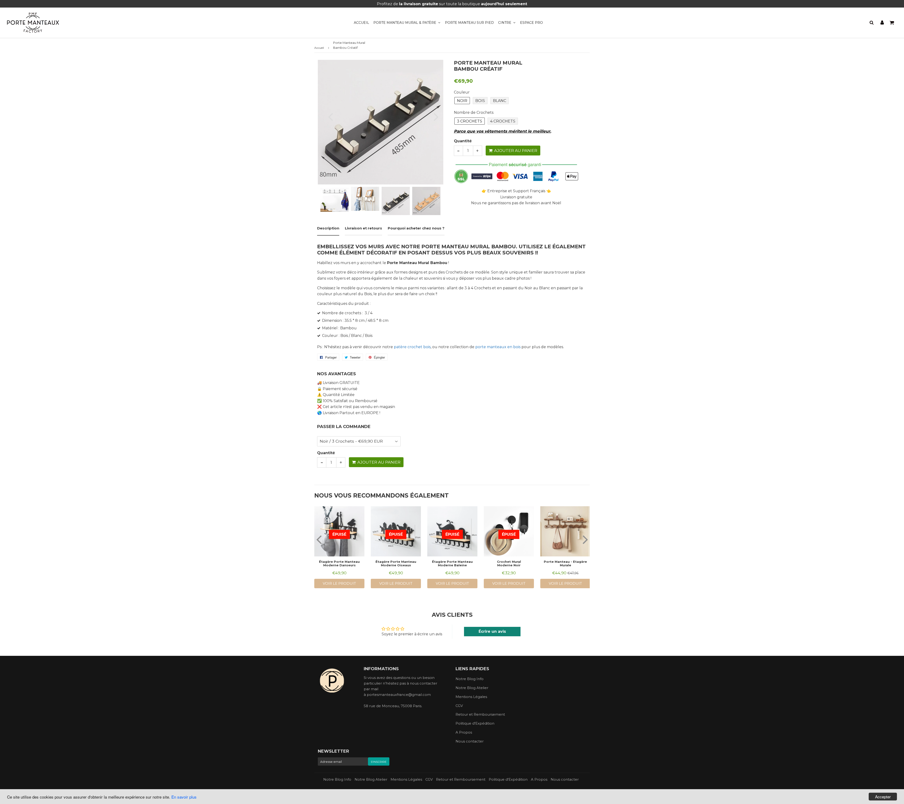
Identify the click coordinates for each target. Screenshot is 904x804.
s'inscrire (379, 761)
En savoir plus (184, 797)
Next (433, 116)
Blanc (499, 100)
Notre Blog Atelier (472, 688)
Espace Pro (531, 22)
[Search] (871, 22)
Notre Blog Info (470, 679)
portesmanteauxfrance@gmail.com (399, 694)
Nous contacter (470, 741)
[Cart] (892, 22)
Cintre (505, 22)
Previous (328, 116)
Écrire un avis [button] (492, 631)
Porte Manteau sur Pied (469, 22)
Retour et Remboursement (480, 714)
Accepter (883, 797)
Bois (480, 100)
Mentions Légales (471, 696)
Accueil (361, 22)
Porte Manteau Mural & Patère (405, 22)
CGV (459, 705)
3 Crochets (469, 121)
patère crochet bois (412, 347)
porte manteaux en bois (498, 347)
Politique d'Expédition (475, 723)
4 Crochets (502, 121)
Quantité (463, 141)
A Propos (464, 732)
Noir (462, 100)
